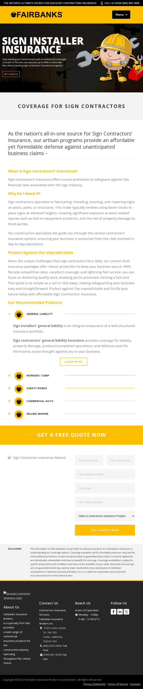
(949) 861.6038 (52, 654)
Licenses (135, 684)
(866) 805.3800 (52, 645)
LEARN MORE (73, 361)
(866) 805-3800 (131, 3)
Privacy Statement (94, 684)
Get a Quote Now (105, 530)
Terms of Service (117, 684)
